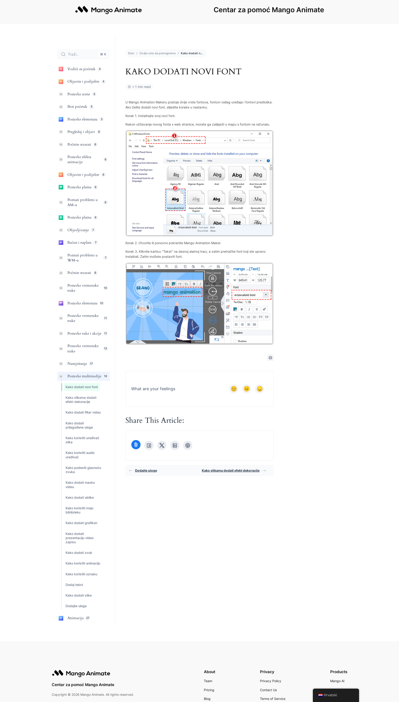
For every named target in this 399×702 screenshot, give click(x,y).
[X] (161, 445)
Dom (131, 53)
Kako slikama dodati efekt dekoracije (231, 470)
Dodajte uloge (146, 470)
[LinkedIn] (174, 445)
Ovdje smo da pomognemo (157, 53)
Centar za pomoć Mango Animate (269, 10)
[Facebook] (149, 445)
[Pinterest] (187, 445)
